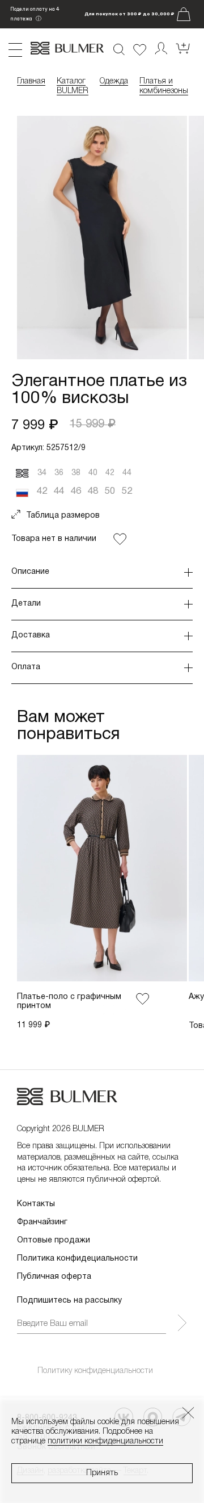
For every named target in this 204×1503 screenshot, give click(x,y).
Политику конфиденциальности (95, 1371)
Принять (102, 1473)
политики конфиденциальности (105, 1441)
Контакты (36, 1204)
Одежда (114, 81)
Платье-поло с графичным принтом (69, 1001)
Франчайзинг (42, 1222)
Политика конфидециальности (77, 1258)
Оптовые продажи (53, 1240)
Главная (31, 81)
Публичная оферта (54, 1277)
